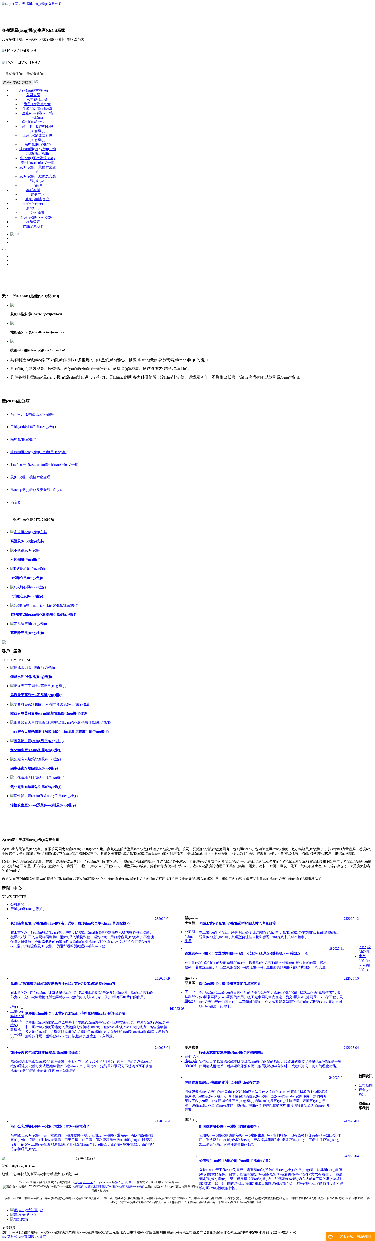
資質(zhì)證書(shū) (37, 104)
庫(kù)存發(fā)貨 (37, 199)
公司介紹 (33, 95)
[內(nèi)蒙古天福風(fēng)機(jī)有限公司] (32, 4)
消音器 (37, 185)
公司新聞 (37, 213)
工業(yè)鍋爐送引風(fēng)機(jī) (33, 427)
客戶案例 (33, 190)
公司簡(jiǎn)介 (37, 99)
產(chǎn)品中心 (33, 121)
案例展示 (37, 194)
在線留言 (33, 222)
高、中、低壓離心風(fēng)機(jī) (33, 414)
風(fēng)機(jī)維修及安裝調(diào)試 (36, 490)
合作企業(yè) (33, 203)
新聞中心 (33, 208)
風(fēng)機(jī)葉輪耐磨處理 (30, 477)
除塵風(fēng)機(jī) (38, 144)
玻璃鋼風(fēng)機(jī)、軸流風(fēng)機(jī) (39, 452)
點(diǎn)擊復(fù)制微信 (17, 82)
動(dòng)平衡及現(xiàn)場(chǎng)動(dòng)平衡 (44, 464)
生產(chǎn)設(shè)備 (37, 108)
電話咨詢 (21, 1219)
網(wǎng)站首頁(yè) (33, 90)
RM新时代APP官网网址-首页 (24, 1237)
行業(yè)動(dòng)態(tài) (37, 217)
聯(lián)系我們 (33, 226)
